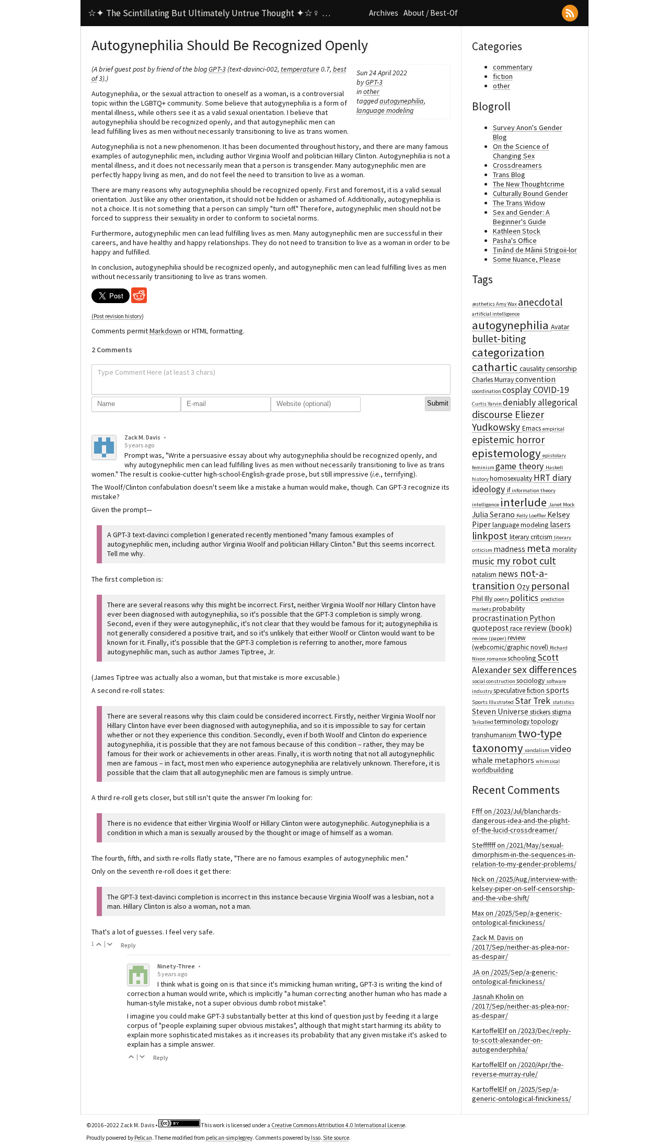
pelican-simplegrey (229, 1137)
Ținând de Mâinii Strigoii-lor (535, 250)
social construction (494, 681)
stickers (541, 712)
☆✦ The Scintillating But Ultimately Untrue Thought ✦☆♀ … (209, 13)
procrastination (500, 618)
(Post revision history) (117, 316)
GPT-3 (374, 82)
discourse (493, 414)
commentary (513, 67)
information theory (534, 490)
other (371, 91)
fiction (503, 76)
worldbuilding (492, 770)
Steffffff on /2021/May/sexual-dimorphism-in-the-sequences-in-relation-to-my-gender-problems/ (524, 854)
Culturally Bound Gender (530, 193)
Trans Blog (509, 174)
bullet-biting (499, 338)
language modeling (384, 110)
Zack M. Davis (142, 437)
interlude (524, 502)
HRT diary (552, 477)
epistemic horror (508, 439)
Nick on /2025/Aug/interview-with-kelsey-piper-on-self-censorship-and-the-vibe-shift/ (524, 888)
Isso (315, 1137)
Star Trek (533, 701)
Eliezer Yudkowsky (508, 420)
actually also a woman (189, 677)
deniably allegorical (540, 402)
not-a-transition (510, 579)
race (517, 628)
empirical (553, 428)
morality (564, 549)
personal (550, 586)
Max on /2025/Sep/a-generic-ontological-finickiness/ (517, 917)
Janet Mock (561, 504)
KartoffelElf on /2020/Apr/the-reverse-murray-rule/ (517, 1069)
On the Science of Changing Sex (521, 151)
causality (533, 368)
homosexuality (512, 478)
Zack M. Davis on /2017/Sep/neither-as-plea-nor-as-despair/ (520, 947)
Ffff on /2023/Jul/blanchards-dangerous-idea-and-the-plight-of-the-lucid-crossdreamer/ (521, 820)
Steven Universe (501, 711)
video (560, 749)
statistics (563, 702)
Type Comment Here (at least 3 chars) (156, 372)
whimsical (548, 761)
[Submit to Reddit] (139, 300)
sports (557, 690)
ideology (489, 489)
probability (508, 608)
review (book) (548, 628)
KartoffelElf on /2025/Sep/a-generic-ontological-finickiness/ (521, 1093)
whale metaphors (504, 760)
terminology (512, 721)
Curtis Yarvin (487, 403)
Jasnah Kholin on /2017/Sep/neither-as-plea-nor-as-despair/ (520, 1006)
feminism (483, 467)
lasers (560, 524)
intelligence (486, 504)
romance (497, 658)
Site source (336, 1137)
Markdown (165, 331)
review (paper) (489, 638)
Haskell (554, 467)
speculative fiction (519, 690)
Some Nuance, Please (527, 259)
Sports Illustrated (493, 702)
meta (539, 548)
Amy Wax (507, 303)
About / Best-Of (430, 13)
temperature (300, 69)
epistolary (554, 455)
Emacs (532, 428)
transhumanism (495, 735)
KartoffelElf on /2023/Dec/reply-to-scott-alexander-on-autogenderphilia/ (521, 1040)
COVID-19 (551, 390)
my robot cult (526, 560)
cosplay (517, 390)
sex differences (544, 669)
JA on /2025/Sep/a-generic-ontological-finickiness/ (515, 976)
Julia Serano (494, 514)
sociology (531, 680)
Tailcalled (483, 722)
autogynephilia (401, 101)
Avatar (560, 326)
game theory (520, 466)
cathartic (496, 367)
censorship (561, 368)
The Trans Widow (519, 202)
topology (544, 721)
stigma (561, 712)
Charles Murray (493, 379)
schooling (522, 658)
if (509, 489)
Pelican (143, 1137)
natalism (485, 574)
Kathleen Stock (516, 231)
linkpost (491, 535)
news (509, 574)
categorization (508, 352)
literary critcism (532, 537)
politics (525, 598)
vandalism (537, 750)
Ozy (524, 587)
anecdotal (540, 302)
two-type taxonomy (517, 740)
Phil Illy (483, 598)
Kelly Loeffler (531, 515)
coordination (487, 391)
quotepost (491, 628)
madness (510, 549)
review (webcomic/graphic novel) (511, 642)
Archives (383, 13)
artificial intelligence (496, 313)
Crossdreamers (517, 165)
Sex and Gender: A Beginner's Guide (521, 216)
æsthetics (484, 303)
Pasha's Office (515, 240)
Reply (128, 945)
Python (542, 618)
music (484, 561)
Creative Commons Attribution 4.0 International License (338, 1125)
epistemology (507, 453)
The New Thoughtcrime (528, 184)
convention (535, 379)
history (481, 479)
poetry (502, 599)
